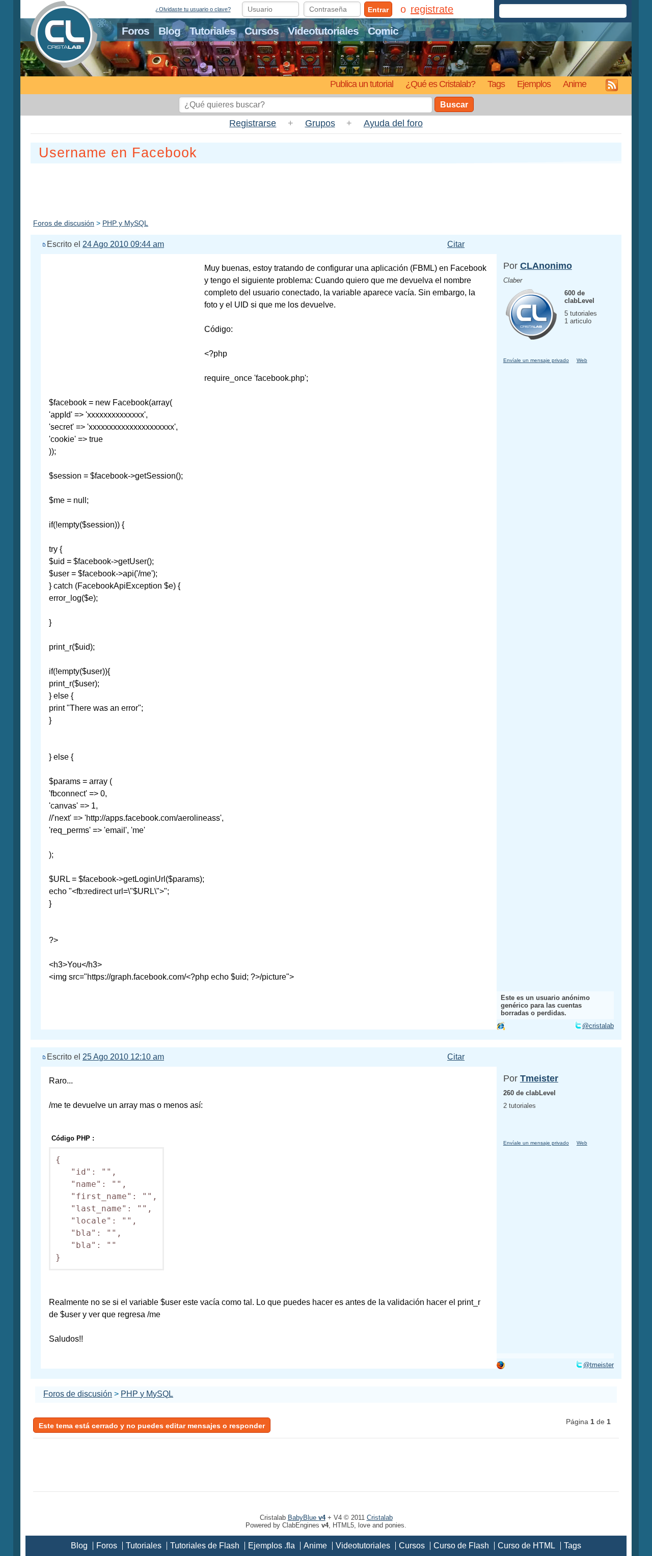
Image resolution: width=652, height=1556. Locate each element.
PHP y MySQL (125, 223)
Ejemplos (534, 83)
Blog (169, 31)
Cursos (261, 31)
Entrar (378, 10)
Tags (496, 83)
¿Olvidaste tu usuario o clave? (193, 9)
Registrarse (252, 123)
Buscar (454, 104)
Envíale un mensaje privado (536, 360)
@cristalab (598, 1026)
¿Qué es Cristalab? (440, 83)
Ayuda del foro (393, 123)
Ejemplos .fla (271, 1545)
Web (582, 360)
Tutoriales (212, 31)
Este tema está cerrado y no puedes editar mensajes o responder (152, 1426)
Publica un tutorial (361, 83)
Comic (383, 31)
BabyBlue (306, 1517)
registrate (432, 9)
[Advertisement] (326, 189)
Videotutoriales (323, 31)
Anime (574, 83)
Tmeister (539, 1078)
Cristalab (380, 1517)
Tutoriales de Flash (204, 1545)
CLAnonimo (546, 266)
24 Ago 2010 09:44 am (123, 244)
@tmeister (598, 1365)
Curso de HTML (526, 1545)
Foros (135, 31)
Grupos (320, 123)
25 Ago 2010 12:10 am (123, 1056)
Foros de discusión (63, 223)
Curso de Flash (461, 1545)
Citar (456, 244)
